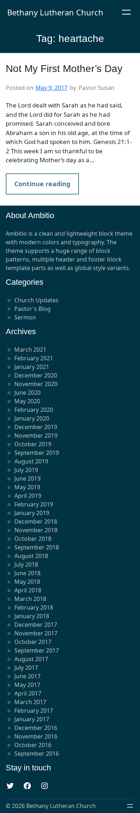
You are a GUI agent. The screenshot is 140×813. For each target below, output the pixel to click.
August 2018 (31, 556)
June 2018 (27, 573)
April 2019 (27, 496)
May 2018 (27, 582)
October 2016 (32, 745)
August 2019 (31, 461)
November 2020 (35, 384)
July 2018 (26, 564)
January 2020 (31, 418)
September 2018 (36, 547)
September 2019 (36, 453)
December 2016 (35, 728)
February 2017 (33, 711)
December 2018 (35, 521)
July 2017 (26, 668)
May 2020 (27, 401)
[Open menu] (126, 12)
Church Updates (36, 300)
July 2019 (26, 470)
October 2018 (32, 539)
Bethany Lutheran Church (55, 12)
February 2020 (33, 410)
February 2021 (33, 358)
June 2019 (27, 478)
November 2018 (35, 530)
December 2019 (35, 427)
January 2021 (31, 367)
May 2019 (27, 487)
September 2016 (36, 753)
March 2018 (30, 599)
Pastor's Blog (32, 309)
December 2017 (35, 625)
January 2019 (31, 513)
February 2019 (33, 504)
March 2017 (30, 702)
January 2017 (31, 719)
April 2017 (27, 693)
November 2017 (35, 633)
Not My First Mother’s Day (64, 68)
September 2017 (36, 650)
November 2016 (35, 736)
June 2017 (27, 676)
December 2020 (35, 375)
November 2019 (35, 435)
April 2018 (27, 590)
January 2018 (31, 616)
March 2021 (30, 349)
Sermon (25, 317)
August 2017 (31, 659)
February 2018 (33, 607)
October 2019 (32, 444)
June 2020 (27, 392)
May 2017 (27, 685)
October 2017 (32, 642)
